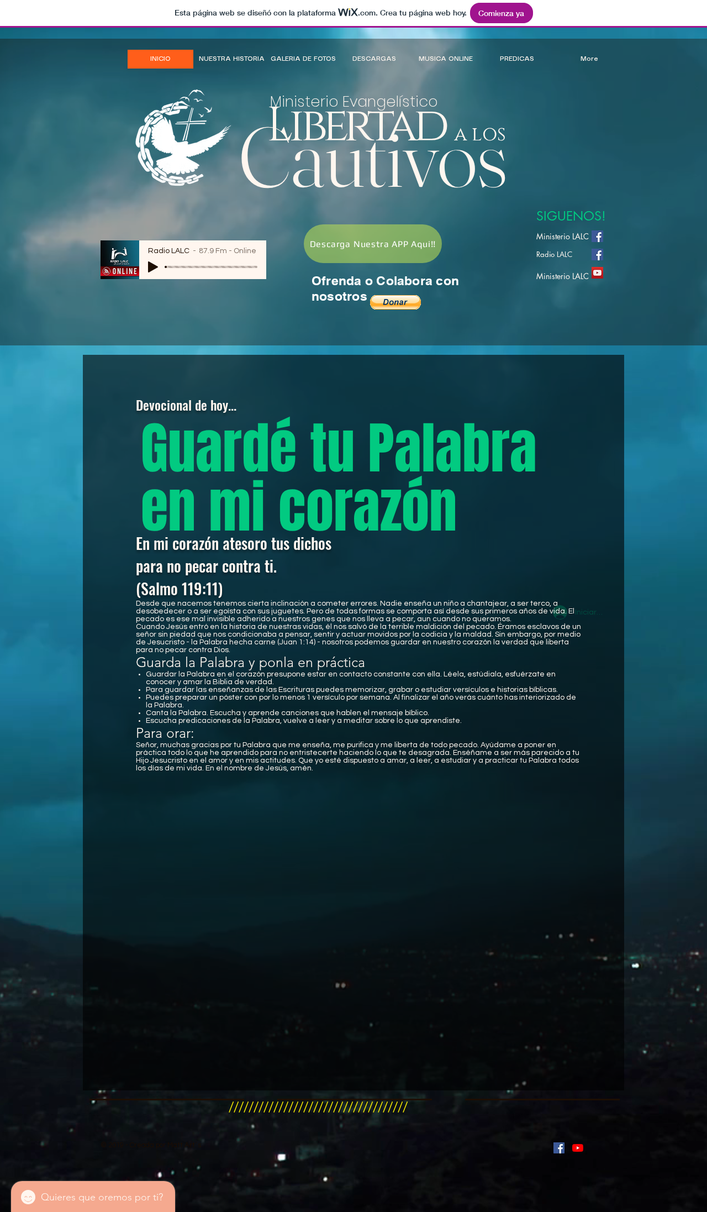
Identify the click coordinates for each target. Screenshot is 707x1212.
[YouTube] (597, 273)
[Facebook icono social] (597, 236)
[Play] (153, 266)
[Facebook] (597, 254)
